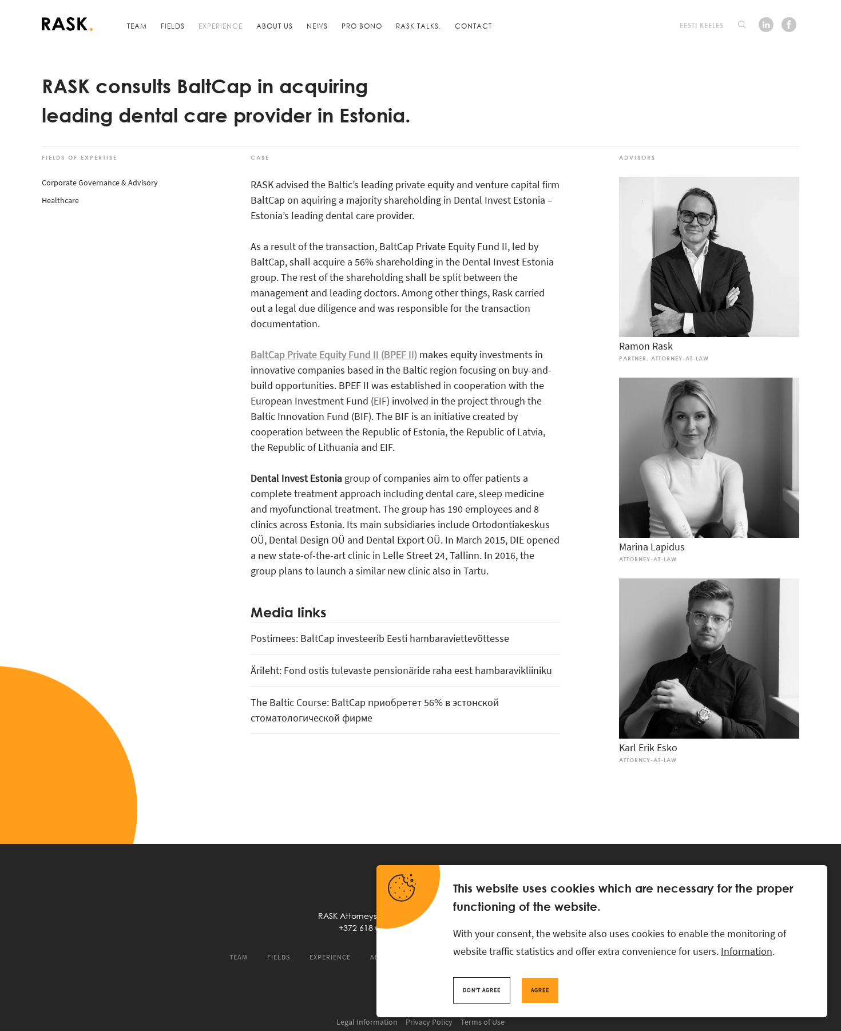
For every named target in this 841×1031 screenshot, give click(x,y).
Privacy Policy (429, 1022)
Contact (473, 26)
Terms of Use (483, 1022)
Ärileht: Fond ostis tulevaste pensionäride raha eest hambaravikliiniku (401, 670)
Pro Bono (362, 26)
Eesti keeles (702, 25)
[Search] (742, 25)
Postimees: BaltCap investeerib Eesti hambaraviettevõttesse (380, 638)
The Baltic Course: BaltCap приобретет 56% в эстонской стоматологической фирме (375, 710)
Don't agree (482, 990)
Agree (540, 990)
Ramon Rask (646, 345)
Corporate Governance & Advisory (100, 182)
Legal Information (367, 1022)
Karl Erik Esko (648, 747)
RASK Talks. (418, 26)
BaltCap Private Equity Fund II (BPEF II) (334, 354)
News (317, 26)
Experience (221, 26)
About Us (274, 26)
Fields (173, 26)
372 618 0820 (368, 928)
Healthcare (60, 200)
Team (137, 26)
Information (746, 951)
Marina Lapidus (652, 546)
